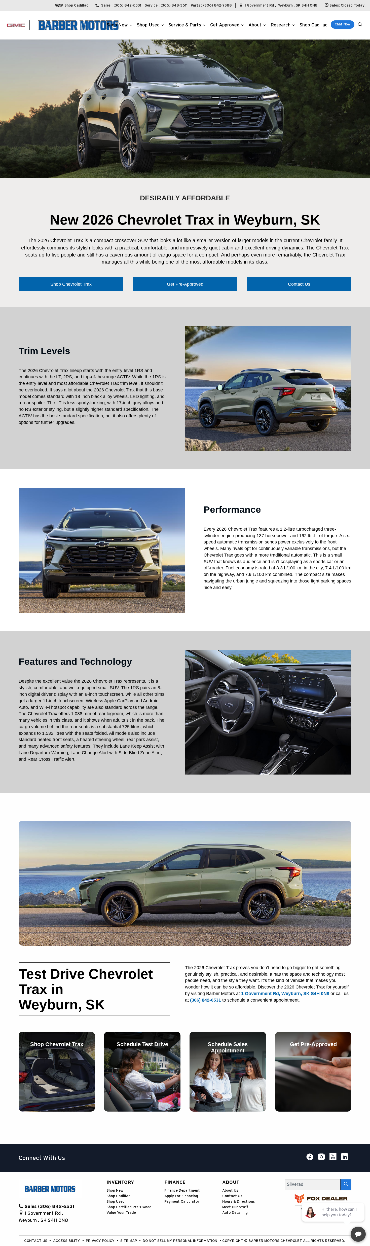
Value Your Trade (121, 1213)
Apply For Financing (181, 1196)
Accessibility (67, 1241)
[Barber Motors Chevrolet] (78, 25)
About (230, 1182)
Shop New (114, 1190)
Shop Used (115, 1201)
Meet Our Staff (235, 1207)
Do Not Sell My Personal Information (180, 1241)
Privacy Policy (101, 1241)
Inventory (120, 1182)
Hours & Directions (238, 1201)
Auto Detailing (235, 1213)
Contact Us (232, 1196)
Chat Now (342, 24)
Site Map (129, 1241)
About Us (230, 1190)
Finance (175, 1182)
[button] (118, 25)
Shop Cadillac (118, 1196)
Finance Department (182, 1190)
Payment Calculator (181, 1201)
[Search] (345, 1184)
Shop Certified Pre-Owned (129, 1207)
